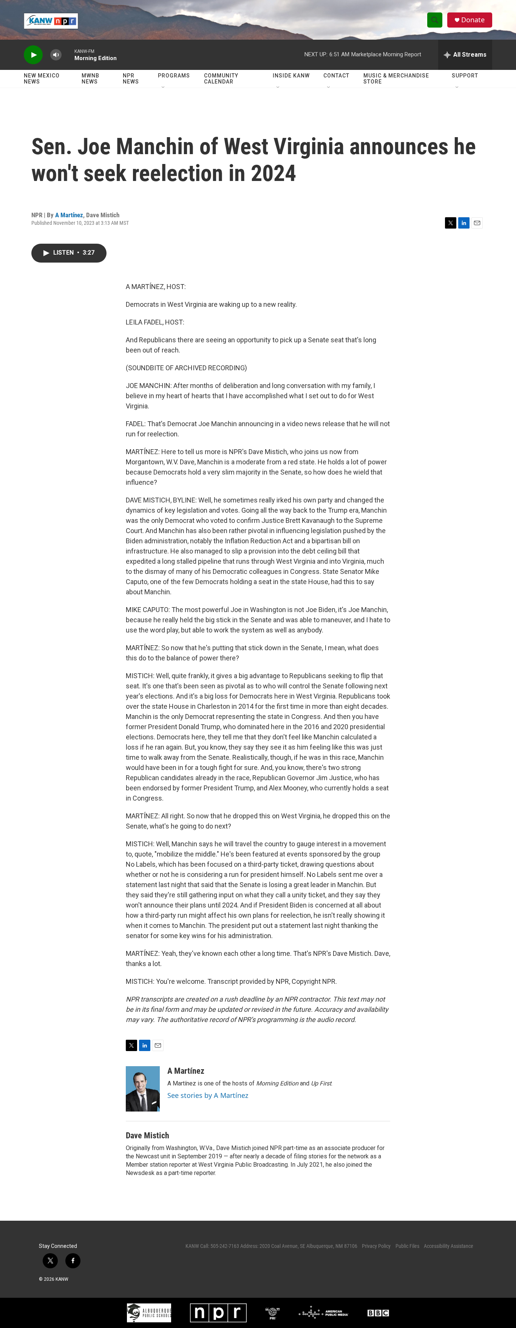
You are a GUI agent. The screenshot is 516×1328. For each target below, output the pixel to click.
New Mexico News (42, 79)
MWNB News (90, 79)
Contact (336, 76)
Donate (473, 20)
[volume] (55, 54)
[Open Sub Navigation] (164, 88)
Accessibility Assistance (448, 1246)
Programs (174, 76)
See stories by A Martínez (207, 1095)
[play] (33, 55)
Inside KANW (291, 76)
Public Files (407, 1246)
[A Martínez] (143, 1089)
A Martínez (69, 215)
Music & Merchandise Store (396, 79)
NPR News (131, 79)
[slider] (68, 55)
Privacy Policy (376, 1246)
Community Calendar (221, 79)
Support (465, 76)
